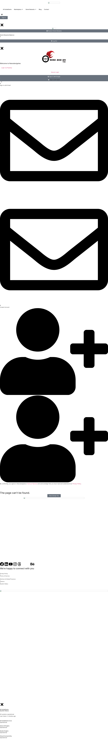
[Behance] (32, 564)
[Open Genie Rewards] (35, 9)
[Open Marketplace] (22, 9)
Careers (2, 581)
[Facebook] (2, 564)
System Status (4, 584)
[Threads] (19, 564)
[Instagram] (15, 564)
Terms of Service (5, 576)
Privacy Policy (4, 573)
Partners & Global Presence (8, 579)
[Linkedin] (6, 564)
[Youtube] (11, 564)
